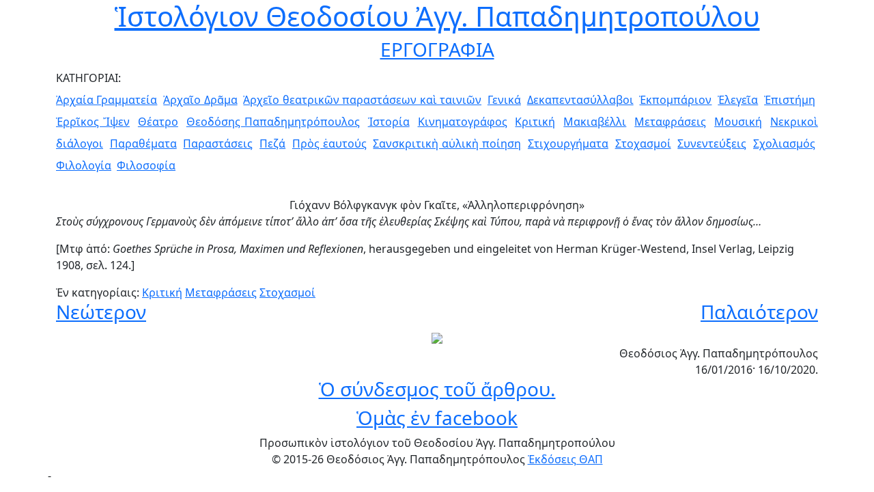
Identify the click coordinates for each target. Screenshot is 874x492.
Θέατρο (158, 121)
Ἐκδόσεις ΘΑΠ (565, 459)
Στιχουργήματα (568, 143)
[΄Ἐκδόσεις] (437, 336)
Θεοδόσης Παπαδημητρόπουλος (273, 121)
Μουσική (738, 121)
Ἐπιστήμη (789, 99)
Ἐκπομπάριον (675, 99)
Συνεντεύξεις (711, 143)
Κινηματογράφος (462, 121)
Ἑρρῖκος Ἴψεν (93, 121)
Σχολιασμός (784, 143)
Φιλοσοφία (146, 165)
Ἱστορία (389, 121)
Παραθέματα (143, 143)
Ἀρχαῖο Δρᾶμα (200, 99)
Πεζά (272, 143)
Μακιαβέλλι (594, 121)
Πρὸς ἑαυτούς (329, 143)
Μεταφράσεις (670, 121)
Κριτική (535, 121)
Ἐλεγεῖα (738, 99)
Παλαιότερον (759, 312)
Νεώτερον (101, 312)
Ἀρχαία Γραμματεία (106, 99)
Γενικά (504, 99)
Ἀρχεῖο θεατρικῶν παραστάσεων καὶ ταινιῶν (362, 99)
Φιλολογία (83, 165)
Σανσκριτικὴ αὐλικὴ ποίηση (447, 143)
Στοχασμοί (643, 143)
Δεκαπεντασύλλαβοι (580, 99)
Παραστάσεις (218, 143)
